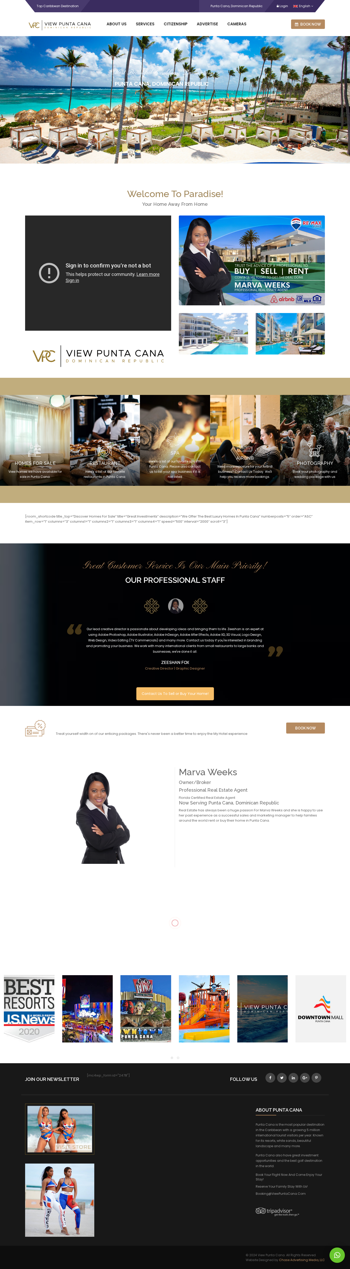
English (304, 6)
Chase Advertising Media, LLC (302, 1260)
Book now (310, 24)
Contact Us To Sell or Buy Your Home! (175, 693)
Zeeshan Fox (175, 662)
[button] (337, 1255)
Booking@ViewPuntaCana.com (281, 1193)
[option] (151, 607)
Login (283, 6)
